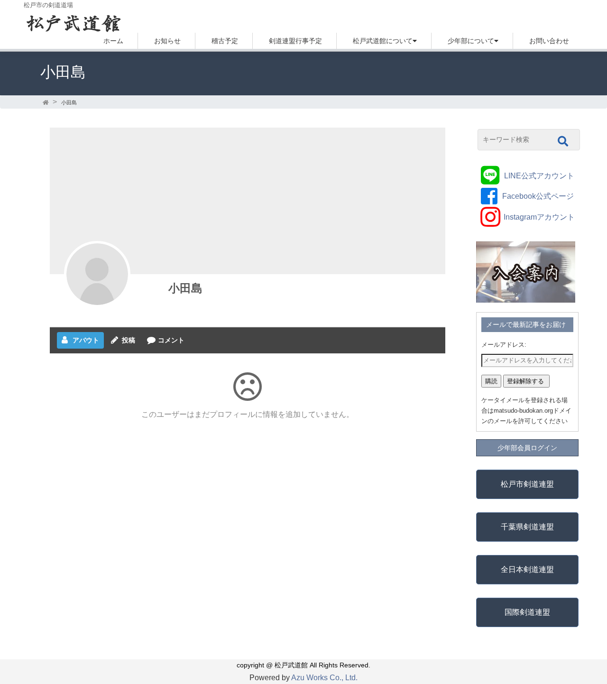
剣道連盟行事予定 (295, 41)
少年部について (471, 41)
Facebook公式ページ (538, 196)
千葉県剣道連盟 (527, 527)
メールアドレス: (503, 344)
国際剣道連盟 (527, 612)
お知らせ (167, 41)
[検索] (563, 141)
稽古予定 (225, 41)
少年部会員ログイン (527, 448)
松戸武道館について (383, 41)
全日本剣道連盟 (527, 569)
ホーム (113, 41)
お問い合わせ (549, 41)
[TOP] (46, 102)
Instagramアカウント (539, 217)
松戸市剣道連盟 (527, 484)
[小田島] (97, 274)
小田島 (185, 288)
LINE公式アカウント (539, 176)
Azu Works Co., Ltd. (324, 678)
